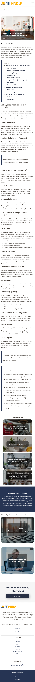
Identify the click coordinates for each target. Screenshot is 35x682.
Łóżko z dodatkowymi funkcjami (16, 70)
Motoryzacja (17, 651)
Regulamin (17, 679)
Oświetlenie (10, 90)
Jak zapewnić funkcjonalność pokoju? (17, 80)
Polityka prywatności (17, 673)
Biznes (17, 642)
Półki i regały (10, 99)
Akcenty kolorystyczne (13, 78)
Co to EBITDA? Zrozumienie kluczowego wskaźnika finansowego (17, 530)
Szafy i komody (11, 97)
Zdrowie (17, 654)
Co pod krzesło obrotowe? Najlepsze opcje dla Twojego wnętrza (17, 444)
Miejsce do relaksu (12, 85)
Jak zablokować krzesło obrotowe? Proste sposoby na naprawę (17, 427)
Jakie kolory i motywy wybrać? (15, 73)
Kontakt (17, 632)
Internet (17, 647)
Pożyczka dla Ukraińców (17, 665)
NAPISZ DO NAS (17, 596)
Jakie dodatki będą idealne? (14, 87)
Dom (10, 9)
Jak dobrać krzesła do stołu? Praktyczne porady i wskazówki (17, 477)
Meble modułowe (12, 68)
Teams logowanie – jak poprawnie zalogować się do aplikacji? (17, 560)
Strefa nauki (10, 83)
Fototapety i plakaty (12, 92)
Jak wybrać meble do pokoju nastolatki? (18, 66)
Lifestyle (17, 649)
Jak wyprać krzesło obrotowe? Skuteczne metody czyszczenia (17, 460)
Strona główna (4, 9)
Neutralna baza (11, 75)
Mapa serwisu (17, 676)
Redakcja (17, 629)
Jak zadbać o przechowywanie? (15, 94)
